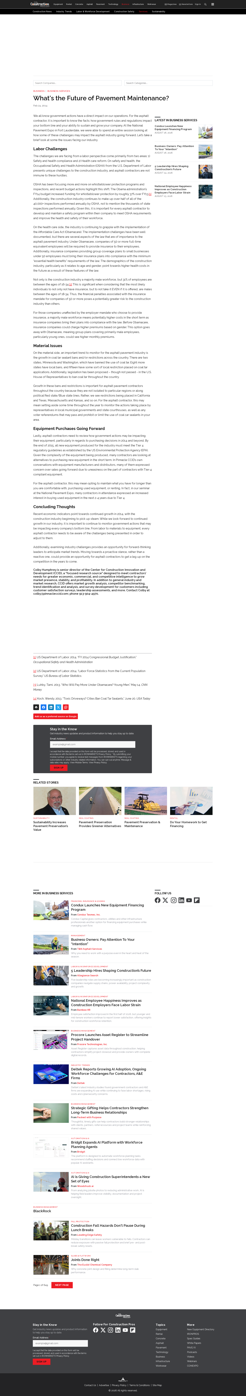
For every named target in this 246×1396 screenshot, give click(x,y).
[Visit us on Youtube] (189, 900)
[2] (70, 284)
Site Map (157, 1385)
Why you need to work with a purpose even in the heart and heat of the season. (110, 955)
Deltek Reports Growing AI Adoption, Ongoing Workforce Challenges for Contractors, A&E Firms (108, 1073)
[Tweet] (58, 707)
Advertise (104, 1385)
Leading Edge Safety (89, 1235)
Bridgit (81, 1151)
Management (78, 936)
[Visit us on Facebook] (157, 900)
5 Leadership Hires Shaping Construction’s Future (171, 168)
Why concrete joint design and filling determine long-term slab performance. (105, 1271)
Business (39, 91)
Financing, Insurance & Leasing (88, 901)
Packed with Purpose (89, 1117)
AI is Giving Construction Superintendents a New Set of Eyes (110, 1179)
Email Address (58, 739)
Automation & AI (80, 1138)
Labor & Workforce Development (89, 966)
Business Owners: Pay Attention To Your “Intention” (174, 148)
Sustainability (41, 818)
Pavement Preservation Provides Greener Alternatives (100, 824)
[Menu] (213, 4)
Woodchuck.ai (85, 1186)
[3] (34, 684)
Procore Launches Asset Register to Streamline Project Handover (109, 1037)
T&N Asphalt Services (89, 949)
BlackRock (42, 1211)
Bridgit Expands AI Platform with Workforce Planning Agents (107, 1144)
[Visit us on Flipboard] (197, 900)
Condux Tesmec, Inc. (89, 914)
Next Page (62, 1285)
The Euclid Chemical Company (94, 1264)
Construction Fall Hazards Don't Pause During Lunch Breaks (108, 1227)
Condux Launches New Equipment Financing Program (173, 128)
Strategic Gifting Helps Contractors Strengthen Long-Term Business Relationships (109, 1110)
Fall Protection (80, 1221)
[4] (34, 698)
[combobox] (77, 83)
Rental (174, 818)
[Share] (43, 707)
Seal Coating (86, 818)
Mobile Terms (81, 762)
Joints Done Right (85, 1260)
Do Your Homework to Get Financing (188, 824)
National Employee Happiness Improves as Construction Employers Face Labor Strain (173, 189)
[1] (150, 194)
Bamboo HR (83, 1010)
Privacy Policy (100, 762)
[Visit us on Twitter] (165, 900)
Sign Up (59, 767)
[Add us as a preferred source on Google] (66, 707)
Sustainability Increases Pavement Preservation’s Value (50, 826)
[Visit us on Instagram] (174, 900)
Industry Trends (80, 1065)
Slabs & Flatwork (81, 1256)
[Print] (36, 707)
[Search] (205, 4)
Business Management (83, 1031)
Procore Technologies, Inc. (92, 1044)
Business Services (58, 91)
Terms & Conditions (139, 1385)
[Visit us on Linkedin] (181, 900)
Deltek (81, 1083)
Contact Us (90, 1385)
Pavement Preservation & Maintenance (142, 824)
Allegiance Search (87, 975)
